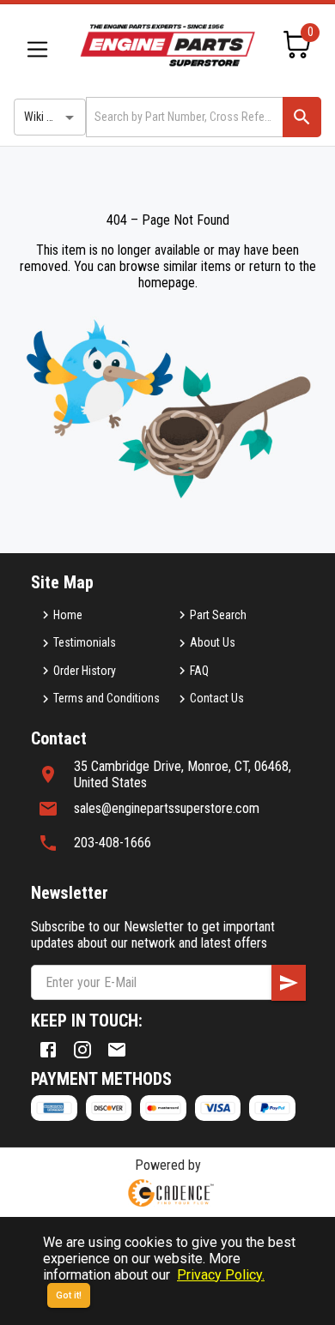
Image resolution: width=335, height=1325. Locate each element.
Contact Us (217, 698)
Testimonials (84, 642)
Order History (84, 671)
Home (67, 615)
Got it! (69, 1295)
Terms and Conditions (106, 698)
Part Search (218, 615)
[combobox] (183, 117)
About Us (212, 642)
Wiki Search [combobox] (52, 116)
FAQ (199, 671)
